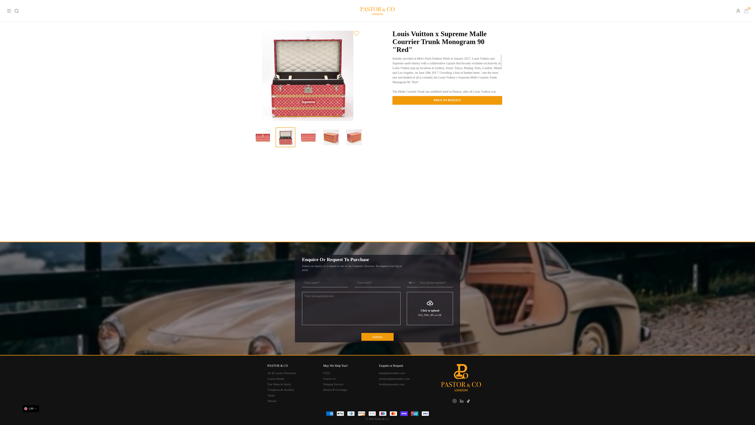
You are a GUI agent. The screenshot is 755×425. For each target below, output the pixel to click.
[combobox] (31, 409)
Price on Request (447, 100)
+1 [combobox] (410, 282)
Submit (377, 337)
